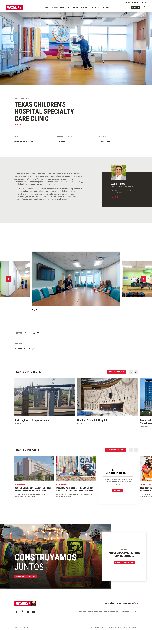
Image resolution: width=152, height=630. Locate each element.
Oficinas (84, 7)
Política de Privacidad (21, 627)
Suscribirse (118, 490)
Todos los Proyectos (116, 372)
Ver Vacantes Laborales (25, 576)
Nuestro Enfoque (72, 7)
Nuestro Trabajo (58, 7)
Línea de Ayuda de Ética (129, 612)
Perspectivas (94, 7)
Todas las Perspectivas (115, 450)
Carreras (105, 7)
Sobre (47, 7)
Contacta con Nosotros (124, 563)
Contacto (135, 7)
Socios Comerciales (111, 612)
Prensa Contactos (95, 612)
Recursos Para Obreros (131, 2)
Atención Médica (105, 142)
